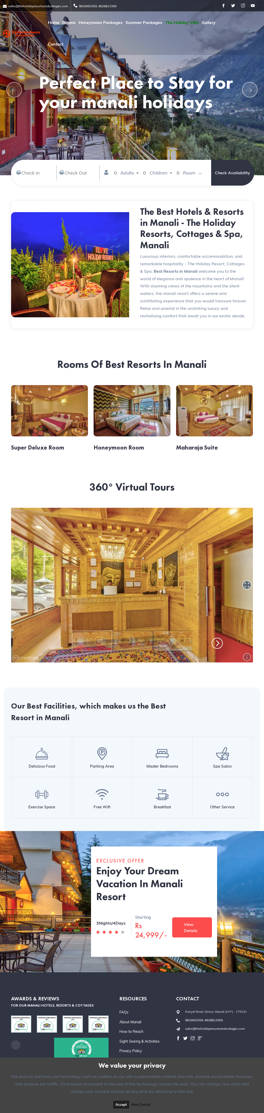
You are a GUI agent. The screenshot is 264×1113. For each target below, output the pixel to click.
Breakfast (162, 806)
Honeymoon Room (119, 447)
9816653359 (88, 6)
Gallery (209, 22)
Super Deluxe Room (37, 447)
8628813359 (107, 6)
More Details (141, 1104)
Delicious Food (42, 766)
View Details (190, 927)
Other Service (222, 806)
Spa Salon (222, 766)
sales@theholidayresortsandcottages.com (38, 6)
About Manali (130, 1022)
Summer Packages (144, 22)
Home (53, 22)
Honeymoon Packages (100, 22)
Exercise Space (41, 806)
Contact (55, 44)
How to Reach (131, 1031)
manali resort (176, 293)
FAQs (123, 1012)
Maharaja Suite (197, 447)
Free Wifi (102, 806)
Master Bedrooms (162, 766)
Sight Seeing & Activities (139, 1041)
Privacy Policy (130, 1051)
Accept (121, 1104)
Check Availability (232, 172)
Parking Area (102, 766)
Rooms (69, 22)
